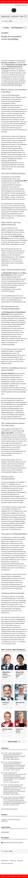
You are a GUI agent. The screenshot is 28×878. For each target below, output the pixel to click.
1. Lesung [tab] (6, 28)
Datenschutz (13, 860)
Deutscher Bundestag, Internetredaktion (13, 842)
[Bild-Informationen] (11, 668)
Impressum (20, 860)
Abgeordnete (5, 16)
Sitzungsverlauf (5, 832)
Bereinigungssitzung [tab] (17, 28)
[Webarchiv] (13, 10)
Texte (21, 16)
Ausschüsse (15, 16)
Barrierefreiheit (5, 860)
